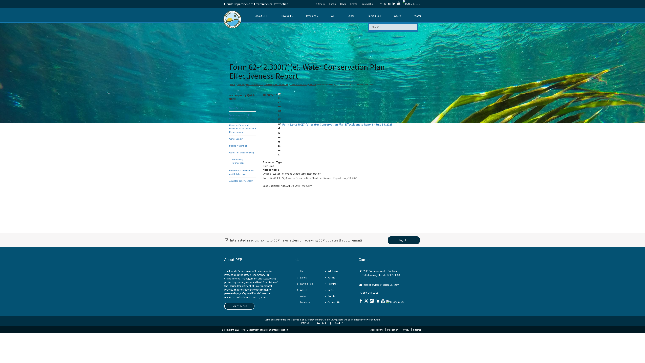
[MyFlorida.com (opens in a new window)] (411, 3)
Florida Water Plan (238, 145)
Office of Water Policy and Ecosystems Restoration (267, 84)
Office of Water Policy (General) (303, 84)
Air (332, 15)
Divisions (311, 15)
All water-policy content (241, 180)
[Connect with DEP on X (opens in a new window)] (385, 3)
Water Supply (236, 138)
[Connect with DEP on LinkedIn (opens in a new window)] (394, 3)
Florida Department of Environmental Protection (256, 4)
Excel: (337, 323)
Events (353, 3)
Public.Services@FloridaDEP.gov (381, 284)
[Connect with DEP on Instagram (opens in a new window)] (389, 3)
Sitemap (417, 329)
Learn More (239, 306)
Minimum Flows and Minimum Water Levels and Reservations (242, 128)
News (343, 3)
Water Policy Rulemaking (241, 152)
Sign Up (404, 240)
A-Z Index (320, 3)
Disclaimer (392, 329)
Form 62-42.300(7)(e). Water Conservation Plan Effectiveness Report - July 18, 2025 (337, 124)
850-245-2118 (370, 292)
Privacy (405, 329)
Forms (332, 3)
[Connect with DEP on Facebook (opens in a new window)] (380, 3)
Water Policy (235, 108)
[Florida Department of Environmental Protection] (232, 19)
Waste (397, 15)
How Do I (286, 15)
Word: (320, 323)
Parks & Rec (374, 15)
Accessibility (377, 329)
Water (417, 15)
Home (232, 84)
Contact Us (367, 3)
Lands (351, 15)
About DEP (261, 15)
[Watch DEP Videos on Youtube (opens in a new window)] (398, 3)
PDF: (304, 323)
